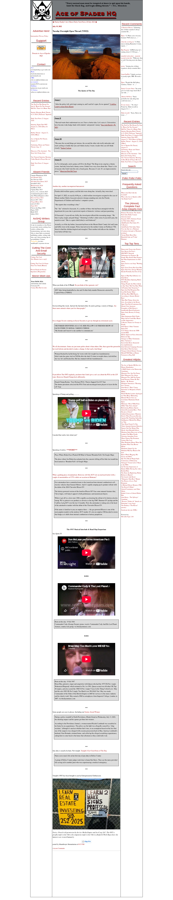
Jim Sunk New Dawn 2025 (39, 181)
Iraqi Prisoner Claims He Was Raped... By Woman (130, 380)
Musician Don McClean (68, 171)
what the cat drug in (127, 42)
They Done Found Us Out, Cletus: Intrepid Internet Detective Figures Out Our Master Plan (131, 426)
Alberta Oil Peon (126, 97)
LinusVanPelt (125, 74)
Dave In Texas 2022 (37, 198)
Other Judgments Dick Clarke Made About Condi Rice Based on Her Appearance (130, 318)
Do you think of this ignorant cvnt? (86, 285)
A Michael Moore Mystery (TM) (131, 485)
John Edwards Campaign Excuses (131, 347)
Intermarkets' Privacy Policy (39, 36)
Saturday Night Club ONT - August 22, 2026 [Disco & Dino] (39, 126)
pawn (123, 66)
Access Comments (59, 848)
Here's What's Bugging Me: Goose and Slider (129, 455)
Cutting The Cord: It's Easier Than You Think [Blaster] (39, 264)
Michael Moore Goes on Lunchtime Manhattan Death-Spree (130, 400)
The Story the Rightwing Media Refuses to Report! (131, 474)
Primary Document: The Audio (131, 213)
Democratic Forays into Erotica (131, 249)
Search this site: (126, 170)
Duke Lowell (125, 113)
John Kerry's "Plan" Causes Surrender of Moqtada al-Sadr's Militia (131, 389)
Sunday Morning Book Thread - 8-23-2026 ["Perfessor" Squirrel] (41, 113)
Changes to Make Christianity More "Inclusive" (130, 340)
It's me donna (125, 105)
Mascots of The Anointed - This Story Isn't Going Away (41, 152)
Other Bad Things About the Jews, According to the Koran (130, 301)
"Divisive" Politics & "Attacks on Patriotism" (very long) (131, 502)
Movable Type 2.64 (127, 517)
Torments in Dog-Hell (128, 355)
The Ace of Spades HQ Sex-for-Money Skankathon (131, 366)
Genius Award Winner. (92, 712)
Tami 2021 (34, 206)
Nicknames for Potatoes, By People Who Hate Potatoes (131, 256)
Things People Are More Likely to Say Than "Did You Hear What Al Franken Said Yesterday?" (131, 286)
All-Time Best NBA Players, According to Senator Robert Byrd (130, 296)
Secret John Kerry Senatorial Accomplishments (130, 344)
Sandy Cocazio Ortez (127, 88)
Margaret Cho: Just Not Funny (130, 373)
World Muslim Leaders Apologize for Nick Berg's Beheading (131, 394)
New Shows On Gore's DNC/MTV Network (128, 252)
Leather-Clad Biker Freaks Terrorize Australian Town (129, 435)
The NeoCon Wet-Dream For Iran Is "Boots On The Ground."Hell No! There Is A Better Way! (41, 106)
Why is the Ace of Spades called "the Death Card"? (131, 198)
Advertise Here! (41, 31)
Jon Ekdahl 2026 (36, 177)
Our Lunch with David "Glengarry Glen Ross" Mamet (130, 478)
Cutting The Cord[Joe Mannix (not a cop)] (39, 258)
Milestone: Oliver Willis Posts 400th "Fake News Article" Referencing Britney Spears (130, 406)
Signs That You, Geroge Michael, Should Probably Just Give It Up (131, 270)
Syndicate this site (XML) (129, 510)
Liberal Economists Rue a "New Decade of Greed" (131, 411)
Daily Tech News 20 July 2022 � (85, 22)
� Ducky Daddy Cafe (60, 22)
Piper (122, 36)
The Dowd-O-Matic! (127, 487)
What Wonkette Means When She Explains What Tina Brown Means (131, 444)
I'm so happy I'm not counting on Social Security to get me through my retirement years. (83, 320)
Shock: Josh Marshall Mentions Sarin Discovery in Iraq (131, 431)
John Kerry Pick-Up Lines (129, 349)
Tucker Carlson (66, 148)
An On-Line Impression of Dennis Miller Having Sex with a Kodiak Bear (131, 469)
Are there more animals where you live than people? (84, 307)
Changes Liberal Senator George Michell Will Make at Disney (131, 352)
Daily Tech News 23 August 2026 (131, 135)
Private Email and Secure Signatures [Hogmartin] (38, 270)
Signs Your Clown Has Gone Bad (131, 267)
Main (71, 22)
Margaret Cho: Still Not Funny (130, 377)
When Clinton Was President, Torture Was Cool (130, 439)
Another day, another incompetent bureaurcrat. (68, 186)
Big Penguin (125, 50)
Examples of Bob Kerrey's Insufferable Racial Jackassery (130, 309)
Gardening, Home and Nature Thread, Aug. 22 (40, 146)
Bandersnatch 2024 (37, 185)
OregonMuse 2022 (37, 202)
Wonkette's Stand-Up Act (129, 448)
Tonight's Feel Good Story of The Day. (94, 750)
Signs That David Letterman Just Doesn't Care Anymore (131, 305)
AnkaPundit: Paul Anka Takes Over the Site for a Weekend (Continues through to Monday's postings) (131, 230)
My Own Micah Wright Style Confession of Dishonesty (130, 460)
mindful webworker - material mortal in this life (130, 57)
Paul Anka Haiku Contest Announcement (129, 216)
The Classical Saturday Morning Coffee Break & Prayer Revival (41, 158)
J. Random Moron (127, 27)
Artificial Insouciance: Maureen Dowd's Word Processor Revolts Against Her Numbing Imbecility (131, 416)
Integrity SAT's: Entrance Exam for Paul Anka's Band (131, 220)
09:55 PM (81, 844)
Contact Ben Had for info (39, 288)
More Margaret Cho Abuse (129, 375)
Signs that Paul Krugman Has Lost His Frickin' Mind (130, 291)
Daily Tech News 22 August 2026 (131, 162)
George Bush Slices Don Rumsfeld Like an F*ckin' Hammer (129, 237)
